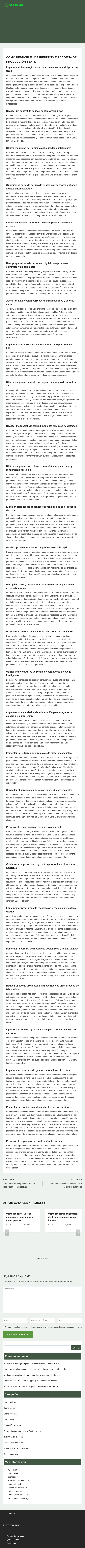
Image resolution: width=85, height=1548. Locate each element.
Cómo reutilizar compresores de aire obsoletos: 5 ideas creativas (19, 1183)
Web (61, 1320)
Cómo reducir (10, 1408)
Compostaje (9, 1419)
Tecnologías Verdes (12, 1454)
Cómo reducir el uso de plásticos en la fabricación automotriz (65, 1183)
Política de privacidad (17, 1488)
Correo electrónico (40, 1320)
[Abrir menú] (80, 5)
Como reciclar (10, 1402)
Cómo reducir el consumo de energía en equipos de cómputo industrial (35, 1369)
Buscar (76, 1348)
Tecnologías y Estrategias (19, 1498)
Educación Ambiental (13, 1425)
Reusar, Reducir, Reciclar (19, 1495)
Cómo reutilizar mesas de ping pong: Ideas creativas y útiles (30, 1381)
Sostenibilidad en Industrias (16, 1448)
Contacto (12, 1477)
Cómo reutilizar (10, 1414)
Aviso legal (12, 1470)
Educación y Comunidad (18, 1480)
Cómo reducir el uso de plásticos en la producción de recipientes (20, 1217)
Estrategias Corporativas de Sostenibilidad (22, 1431)
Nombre (8, 1320)
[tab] (38, 1258)
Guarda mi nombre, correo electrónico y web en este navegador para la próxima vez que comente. (43, 1327)
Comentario (9, 1289)
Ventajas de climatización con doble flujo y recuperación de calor (32, 1375)
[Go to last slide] (7, 1233)
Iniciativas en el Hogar (13, 1437)
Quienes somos (15, 1491)
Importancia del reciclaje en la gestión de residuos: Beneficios (31, 1386)
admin (11, 1225)
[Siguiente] (78, 1233)
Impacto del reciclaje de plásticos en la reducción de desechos (31, 1363)
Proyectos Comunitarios (14, 1443)
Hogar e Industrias (16, 1484)
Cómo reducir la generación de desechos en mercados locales (63, 1217)
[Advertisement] (42, 26)
